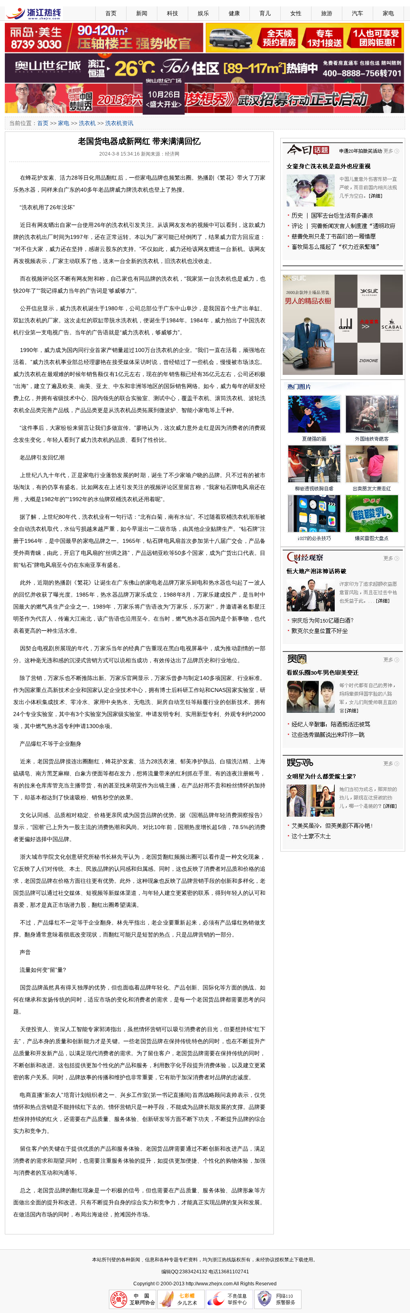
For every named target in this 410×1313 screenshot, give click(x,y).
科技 (172, 13)
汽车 (357, 13)
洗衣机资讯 (119, 123)
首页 (111, 13)
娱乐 (203, 13)
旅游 (326, 13)
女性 (295, 13)
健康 (234, 13)
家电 (388, 13)
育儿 (265, 13)
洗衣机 (87, 123)
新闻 (141, 13)
